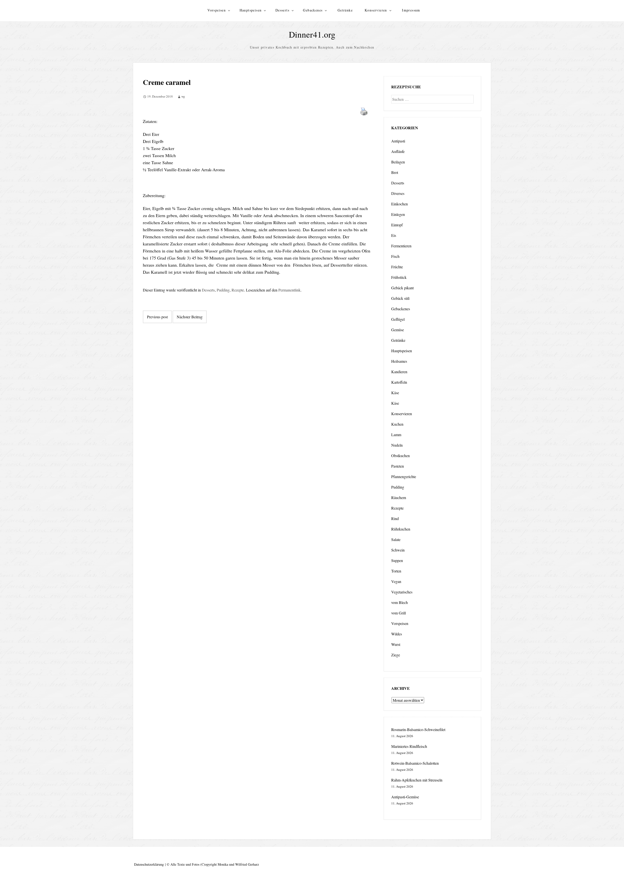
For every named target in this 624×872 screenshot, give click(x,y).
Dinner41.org (312, 34)
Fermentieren (401, 245)
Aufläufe (398, 151)
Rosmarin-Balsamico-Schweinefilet (418, 729)
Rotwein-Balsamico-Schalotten (415, 763)
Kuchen (397, 424)
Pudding (223, 289)
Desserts (282, 10)
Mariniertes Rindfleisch (409, 746)
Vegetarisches (401, 591)
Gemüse (397, 329)
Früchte (397, 266)
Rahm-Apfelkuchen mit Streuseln (416, 779)
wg (183, 96)
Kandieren (399, 371)
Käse (395, 392)
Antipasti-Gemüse (405, 796)
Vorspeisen (216, 10)
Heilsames (399, 361)
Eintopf (397, 224)
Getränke (345, 10)
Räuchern (398, 497)
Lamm (396, 434)
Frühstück (399, 277)
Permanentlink (289, 289)
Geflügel (398, 319)
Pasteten (397, 466)
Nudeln (397, 445)
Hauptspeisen (251, 10)
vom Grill (398, 612)
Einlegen (398, 214)
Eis (393, 235)
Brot (394, 172)
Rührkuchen (400, 528)
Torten (396, 570)
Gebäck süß (400, 298)
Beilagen (398, 161)
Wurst (395, 644)
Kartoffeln (399, 382)
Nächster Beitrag (190, 316)
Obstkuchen (400, 455)
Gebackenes (312, 10)
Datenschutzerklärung (149, 864)
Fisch (395, 256)
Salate (395, 539)
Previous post (157, 316)
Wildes (396, 633)
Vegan (396, 581)
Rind (395, 518)
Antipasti (398, 140)
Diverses (397, 193)
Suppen (397, 560)
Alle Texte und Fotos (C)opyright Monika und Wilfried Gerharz (214, 864)
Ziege (395, 654)
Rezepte (238, 289)
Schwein (398, 549)
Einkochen (399, 203)
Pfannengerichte (403, 476)
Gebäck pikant (402, 287)
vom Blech (399, 602)
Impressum (411, 10)
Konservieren (376, 10)
